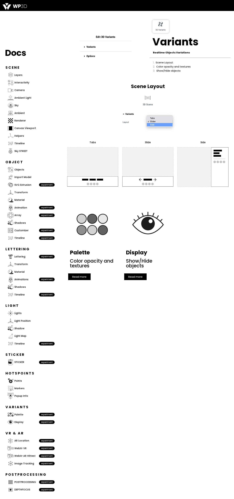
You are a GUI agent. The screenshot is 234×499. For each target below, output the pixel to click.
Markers (19, 388)
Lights (18, 313)
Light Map (20, 336)
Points (18, 381)
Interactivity (21, 82)
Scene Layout (164, 62)
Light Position (22, 321)
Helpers (19, 136)
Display (18, 422)
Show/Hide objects (168, 70)
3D (20, 6)
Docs (15, 53)
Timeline (19, 143)
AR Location (21, 440)
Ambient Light (22, 98)
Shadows (20, 223)
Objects (19, 169)
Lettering (19, 256)
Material (19, 200)
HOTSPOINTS (20, 373)
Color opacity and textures (173, 66)
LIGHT (12, 305)
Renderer (20, 120)
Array (17, 215)
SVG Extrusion (22, 185)
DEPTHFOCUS (22, 489)
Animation (20, 207)
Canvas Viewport (25, 128)
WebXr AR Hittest (24, 456)
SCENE (12, 67)
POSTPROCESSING (25, 482)
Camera (19, 90)
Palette (18, 414)
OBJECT (14, 162)
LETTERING (17, 249)
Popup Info (21, 396)
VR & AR (14, 433)
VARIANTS (17, 407)
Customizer (21, 230)
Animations (21, 279)
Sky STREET (21, 151)
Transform (21, 192)
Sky (16, 105)
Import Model (22, 177)
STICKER (19, 362)
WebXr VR (20, 448)
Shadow (19, 328)
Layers (18, 75)
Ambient (19, 113)
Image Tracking (24, 463)
